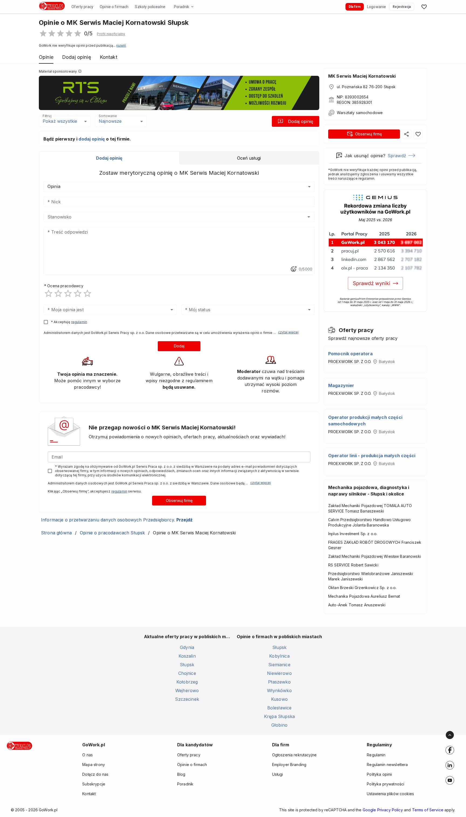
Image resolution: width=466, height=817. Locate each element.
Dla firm (355, 7)
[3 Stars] (68, 293)
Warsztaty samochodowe (360, 112)
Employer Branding (289, 764)
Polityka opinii (379, 774)
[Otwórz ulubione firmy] (424, 7)
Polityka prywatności (385, 784)
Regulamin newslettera (387, 764)
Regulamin (376, 755)
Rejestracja (402, 7)
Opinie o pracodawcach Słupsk (112, 532)
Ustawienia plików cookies (390, 793)
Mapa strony (93, 764)
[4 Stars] (78, 293)
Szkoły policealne (150, 7)
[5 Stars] (87, 293)
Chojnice (187, 673)
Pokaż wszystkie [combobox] (60, 121)
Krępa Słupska (279, 716)
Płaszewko (279, 682)
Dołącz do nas (95, 774)
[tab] (109, 158)
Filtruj (47, 116)
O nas (87, 755)
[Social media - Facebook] (450, 750)
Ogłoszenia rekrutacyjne (294, 755)
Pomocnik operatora (350, 353)
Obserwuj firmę (179, 500)
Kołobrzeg (187, 682)
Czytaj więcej (288, 332)
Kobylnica (279, 656)
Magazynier (341, 385)
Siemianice (279, 664)
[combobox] (171, 217)
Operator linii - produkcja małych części (371, 455)
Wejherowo (187, 690)
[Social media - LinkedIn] (450, 765)
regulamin (79, 322)
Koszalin (187, 656)
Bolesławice (279, 707)
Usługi (277, 774)
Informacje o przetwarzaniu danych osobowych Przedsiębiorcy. (117, 519)
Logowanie (376, 7)
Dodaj (179, 346)
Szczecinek (187, 699)
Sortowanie (107, 116)
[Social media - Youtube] (450, 780)
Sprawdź (397, 155)
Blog (181, 774)
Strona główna (56, 532)
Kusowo (279, 699)
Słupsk (187, 664)
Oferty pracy (82, 7)
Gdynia (187, 647)
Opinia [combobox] (53, 186)
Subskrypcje (93, 784)
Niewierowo (279, 673)
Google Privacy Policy (383, 810)
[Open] (309, 217)
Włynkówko (279, 690)
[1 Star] (48, 293)
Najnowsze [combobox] (110, 121)
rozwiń (121, 45)
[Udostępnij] (406, 134)
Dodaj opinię (300, 121)
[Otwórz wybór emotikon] (293, 269)
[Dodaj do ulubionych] (418, 134)
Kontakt (89, 793)
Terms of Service (427, 810)
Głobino (279, 725)
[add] (449, 750)
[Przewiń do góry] (449, 735)
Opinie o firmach (114, 7)
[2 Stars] (58, 293)
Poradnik (181, 7)
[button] (111, 34)
